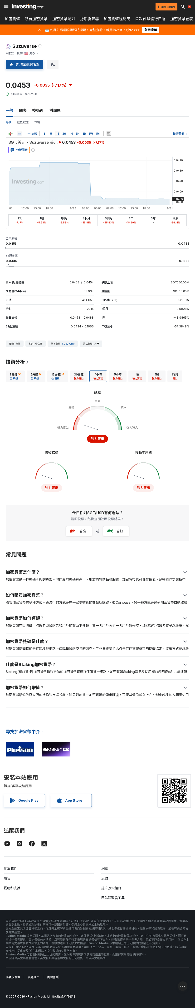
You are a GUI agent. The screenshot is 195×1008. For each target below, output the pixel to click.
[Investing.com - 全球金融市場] (28, 7)
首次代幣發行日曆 (150, 18)
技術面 (38, 110)
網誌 (104, 868)
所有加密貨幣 (36, 18)
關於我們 (10, 868)
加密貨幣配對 (63, 18)
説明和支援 (12, 888)
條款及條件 (13, 977)
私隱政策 (33, 977)
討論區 (55, 110)
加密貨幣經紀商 (117, 18)
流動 (104, 878)
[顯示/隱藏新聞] (108, 133)
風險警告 (52, 977)
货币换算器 (89, 18)
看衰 (82, 531)
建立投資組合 (111, 888)
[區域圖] (19, 133)
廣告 (7, 878)
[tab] (15, 376)
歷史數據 (23, 122)
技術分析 (15, 362)
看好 (120, 531)
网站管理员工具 (113, 898)
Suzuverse (68, 343)
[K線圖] (10, 133)
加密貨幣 (12, 18)
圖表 (23, 110)
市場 (37, 122)
